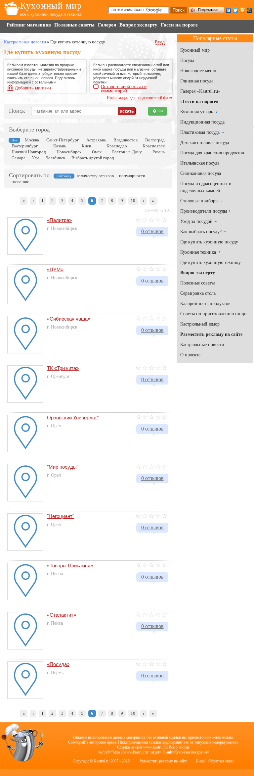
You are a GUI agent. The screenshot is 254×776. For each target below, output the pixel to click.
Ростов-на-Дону (127, 151)
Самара (18, 157)
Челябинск (55, 157)
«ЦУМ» (55, 269)
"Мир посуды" (62, 467)
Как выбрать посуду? (201, 231)
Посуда (187, 60)
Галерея (107, 24)
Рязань (158, 151)
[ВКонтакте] (228, 10)
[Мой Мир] (249, 10)
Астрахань (96, 139)
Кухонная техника (198, 252)
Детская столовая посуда (204, 142)
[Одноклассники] (242, 10)
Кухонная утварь (196, 111)
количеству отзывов (95, 175)
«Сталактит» (61, 615)
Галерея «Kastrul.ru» (200, 91)
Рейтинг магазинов (29, 24)
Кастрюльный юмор (200, 324)
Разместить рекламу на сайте (163, 761)
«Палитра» (59, 220)
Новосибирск (69, 151)
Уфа (35, 157)
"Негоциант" (60, 516)
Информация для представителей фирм (139, 97)
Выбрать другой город (92, 157)
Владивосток (125, 139)
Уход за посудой (196, 221)
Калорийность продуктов (205, 303)
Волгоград (155, 139)
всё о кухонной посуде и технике (51, 14)
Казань (59, 145)
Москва (32, 139)
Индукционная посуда (202, 122)
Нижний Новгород (29, 151)
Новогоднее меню (198, 70)
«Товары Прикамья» (70, 565)
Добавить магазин (33, 87)
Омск (97, 151)
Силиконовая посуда (200, 173)
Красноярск (154, 145)
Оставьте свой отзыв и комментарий (124, 87)
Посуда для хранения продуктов (212, 152)
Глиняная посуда (196, 80)
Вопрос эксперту (138, 24)
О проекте (190, 354)
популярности (132, 175)
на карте (157, 112)
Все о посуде (179, 747)
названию (20, 181)
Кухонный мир (51, 6)
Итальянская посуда (199, 163)
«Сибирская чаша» (68, 319)
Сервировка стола (198, 293)
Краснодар (116, 145)
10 (133, 200)
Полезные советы (74, 24)
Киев (86, 145)
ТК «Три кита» (63, 368)
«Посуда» (58, 664)
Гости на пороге (179, 24)
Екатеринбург (25, 145)
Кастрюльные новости (202, 344)
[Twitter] (235, 10)
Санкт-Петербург (62, 139)
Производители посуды (203, 211)
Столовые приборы (199, 200)
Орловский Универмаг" (73, 417)
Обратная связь (221, 761)
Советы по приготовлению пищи (213, 313)
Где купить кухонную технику (210, 262)
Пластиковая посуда (200, 132)
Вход (160, 41)
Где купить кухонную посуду (209, 241)
